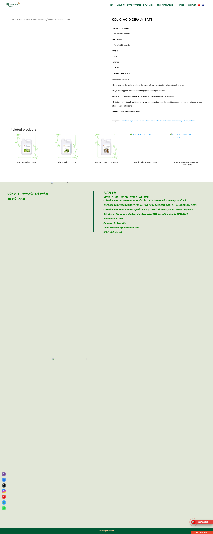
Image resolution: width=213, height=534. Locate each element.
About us (121, 5)
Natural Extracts (165, 121)
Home (112, 5)
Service (181, 5)
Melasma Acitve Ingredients (149, 121)
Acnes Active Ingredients (32, 19)
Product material (165, 5)
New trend (148, 5)
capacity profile (134, 5)
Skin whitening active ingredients (183, 121)
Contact (192, 5)
